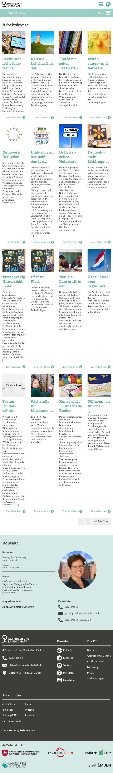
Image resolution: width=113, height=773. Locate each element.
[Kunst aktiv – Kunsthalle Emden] (70, 385)
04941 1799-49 (71, 606)
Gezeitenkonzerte (11, 721)
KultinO (67, 650)
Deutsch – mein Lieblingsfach (97, 157)
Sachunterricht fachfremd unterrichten (13, 64)
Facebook (68, 657)
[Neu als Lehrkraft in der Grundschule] (42, 42)
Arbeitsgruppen (95, 661)
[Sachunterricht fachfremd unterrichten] (13, 42)
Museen (29, 709)
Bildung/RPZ (9, 715)
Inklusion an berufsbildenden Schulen (42, 157)
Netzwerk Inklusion (11, 154)
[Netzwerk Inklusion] (13, 136)
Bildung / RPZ (15, 13)
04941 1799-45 (71, 619)
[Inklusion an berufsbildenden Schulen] (42, 136)
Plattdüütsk (31, 715)
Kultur (28, 703)
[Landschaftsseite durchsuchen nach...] (108, 4)
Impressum (9, 730)
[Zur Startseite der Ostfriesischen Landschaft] (11, 4)
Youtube (67, 665)
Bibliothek (7, 709)
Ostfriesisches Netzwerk (68, 157)
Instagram (68, 672)
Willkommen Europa (99, 403)
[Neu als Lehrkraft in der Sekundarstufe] (70, 260)
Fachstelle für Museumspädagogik (40, 406)
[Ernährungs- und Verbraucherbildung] (99, 42)
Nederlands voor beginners (98, 281)
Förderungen (94, 667)
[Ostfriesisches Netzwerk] (70, 136)
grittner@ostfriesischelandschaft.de (82, 613)
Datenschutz (27, 730)
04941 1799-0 (16, 657)
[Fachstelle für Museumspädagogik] (42, 385)
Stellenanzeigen (95, 678)
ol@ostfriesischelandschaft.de (25, 665)
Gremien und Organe (99, 655)
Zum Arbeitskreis (13, 117)
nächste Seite (101, 521)
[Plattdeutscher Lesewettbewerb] (70, 42)
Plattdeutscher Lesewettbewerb (70, 64)
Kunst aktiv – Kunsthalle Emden (70, 406)
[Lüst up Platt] (42, 260)
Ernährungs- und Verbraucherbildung (98, 64)
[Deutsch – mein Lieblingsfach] (99, 136)
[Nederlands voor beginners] (99, 260)
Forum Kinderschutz (9, 406)
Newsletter (69, 680)
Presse (90, 672)
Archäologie (8, 703)
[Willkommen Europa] (99, 385)
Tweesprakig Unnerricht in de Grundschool (13, 282)
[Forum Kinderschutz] (13, 385)
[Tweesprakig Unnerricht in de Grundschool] (13, 260)
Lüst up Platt (38, 279)
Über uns (92, 649)
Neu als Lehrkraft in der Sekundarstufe (70, 282)
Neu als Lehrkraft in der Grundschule (42, 64)
